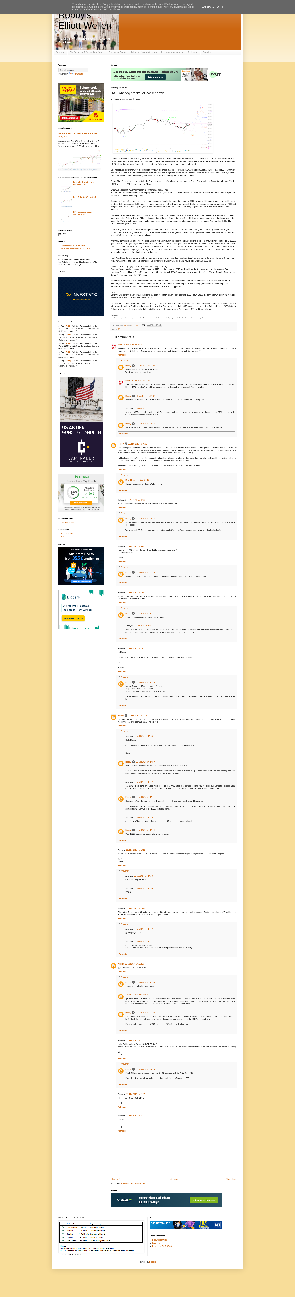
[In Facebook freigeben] (157, 325)
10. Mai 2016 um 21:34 (140, 381)
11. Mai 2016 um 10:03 (135, 592)
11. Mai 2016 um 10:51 (145, 613)
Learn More (208, 7)
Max (127, 480)
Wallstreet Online (68, 522)
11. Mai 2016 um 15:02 (143, 782)
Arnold (121, 964)
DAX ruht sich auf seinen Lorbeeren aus (83, 183)
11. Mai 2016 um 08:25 (135, 546)
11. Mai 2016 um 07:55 (136, 500)
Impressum (156, 1243)
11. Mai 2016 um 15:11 (145, 797)
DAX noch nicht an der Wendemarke (82, 213)
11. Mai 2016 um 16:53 (145, 982)
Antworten (122, 355)
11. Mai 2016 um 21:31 (135, 1115)
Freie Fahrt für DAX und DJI (84, 197)
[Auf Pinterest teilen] (160, 325)
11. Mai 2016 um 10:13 (135, 648)
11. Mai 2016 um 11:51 (143, 626)
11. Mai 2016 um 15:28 (143, 817)
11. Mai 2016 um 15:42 (143, 929)
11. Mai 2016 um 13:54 (143, 736)
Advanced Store (67, 534)
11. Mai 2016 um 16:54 (145, 830)
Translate (79, 74)
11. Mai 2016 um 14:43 (143, 876)
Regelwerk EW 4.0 (118, 52)
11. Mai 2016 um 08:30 (145, 572)
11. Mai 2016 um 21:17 (135, 1094)
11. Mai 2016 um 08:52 (145, 519)
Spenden (207, 52)
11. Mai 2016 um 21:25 (145, 1069)
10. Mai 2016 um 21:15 (132, 345)
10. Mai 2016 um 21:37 (145, 396)
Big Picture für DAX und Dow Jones (87, 52)
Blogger (152, 1262)
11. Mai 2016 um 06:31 (137, 444)
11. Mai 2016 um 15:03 (135, 908)
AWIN (63, 537)
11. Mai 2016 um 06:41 (143, 408)
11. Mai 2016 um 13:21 (135, 850)
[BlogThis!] (151, 325)
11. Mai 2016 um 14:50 (145, 762)
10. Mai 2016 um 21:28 (145, 366)
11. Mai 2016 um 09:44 (139, 480)
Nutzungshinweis (159, 1240)
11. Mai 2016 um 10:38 (145, 682)
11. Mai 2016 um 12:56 (137, 715)
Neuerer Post (116, 1179)
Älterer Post (231, 1179)
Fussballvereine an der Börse (73, 245)
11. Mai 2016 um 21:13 (135, 1040)
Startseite (60, 52)
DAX (119, 329)
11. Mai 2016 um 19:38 (141, 995)
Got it (220, 7)
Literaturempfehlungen (172, 52)
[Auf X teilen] (154, 325)
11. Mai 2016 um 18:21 (143, 941)
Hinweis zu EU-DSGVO (162, 1246)
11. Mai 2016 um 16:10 (134, 964)
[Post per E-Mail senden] (144, 325)
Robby (128, 366)
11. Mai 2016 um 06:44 (145, 424)
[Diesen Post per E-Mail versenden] (148, 325)
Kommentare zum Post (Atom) (133, 1183)
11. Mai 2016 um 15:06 (143, 888)
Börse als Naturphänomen (144, 52)
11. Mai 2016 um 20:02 (145, 1013)
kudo (120, 345)
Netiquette (193, 52)
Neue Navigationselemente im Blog (75, 248)
